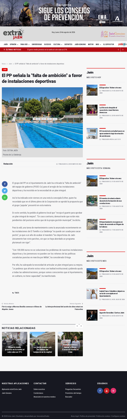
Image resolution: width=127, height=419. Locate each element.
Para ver (24, 44)
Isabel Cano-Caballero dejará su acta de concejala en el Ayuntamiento (112, 293)
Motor (91, 44)
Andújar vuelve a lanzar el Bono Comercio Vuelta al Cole (70, 348)
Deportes (68, 44)
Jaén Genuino (80, 44)
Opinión (13, 44)
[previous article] (123, 49)
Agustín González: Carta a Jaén (111, 313)
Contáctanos (38, 393)
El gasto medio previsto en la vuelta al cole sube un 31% (47, 49)
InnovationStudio (43, 416)
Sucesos (47, 44)
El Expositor (108, 44)
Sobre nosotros (39, 389)
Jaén (6, 44)
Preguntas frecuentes (73, 389)
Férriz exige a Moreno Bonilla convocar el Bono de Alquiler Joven (22, 308)
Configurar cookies (118, 416)
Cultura (56, 44)
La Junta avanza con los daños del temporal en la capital (42, 349)
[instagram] (113, 391)
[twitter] (5, 191)
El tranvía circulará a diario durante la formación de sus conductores (110, 200)
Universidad (37, 44)
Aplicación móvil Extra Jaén (12, 389)
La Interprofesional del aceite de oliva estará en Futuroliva (64, 308)
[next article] (118, 49)
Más (97, 44)
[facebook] (5, 184)
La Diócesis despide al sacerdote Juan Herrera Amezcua (108, 110)
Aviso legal (75, 416)
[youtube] (107, 391)
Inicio (4, 64)
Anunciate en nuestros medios (45, 397)
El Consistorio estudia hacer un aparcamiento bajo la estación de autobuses (112, 133)
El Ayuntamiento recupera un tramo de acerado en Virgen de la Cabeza (111, 224)
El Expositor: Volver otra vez (110, 88)
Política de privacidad (87, 416)
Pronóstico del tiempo (73, 393)
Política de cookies (103, 416)
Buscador (68, 397)
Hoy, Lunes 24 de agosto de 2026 (63, 32)
